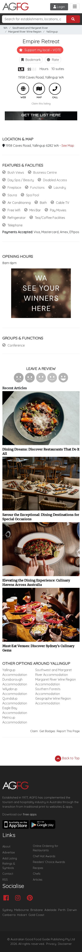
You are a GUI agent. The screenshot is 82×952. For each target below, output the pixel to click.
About (6, 846)
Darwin (72, 910)
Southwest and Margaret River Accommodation (53, 672)
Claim (34, 731)
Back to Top (70, 758)
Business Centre (45, 172)
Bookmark (33, 60)
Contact (7, 873)
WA (5, 27)
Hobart (22, 915)
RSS (5, 879)
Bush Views (16, 172)
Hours (44, 69)
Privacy (51, 944)
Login (60, 7)
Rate (55, 60)
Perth (61, 910)
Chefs (36, 873)
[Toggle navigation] (75, 6)
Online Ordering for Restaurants (45, 848)
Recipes (38, 868)
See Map (68, 145)
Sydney (7, 910)
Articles (37, 879)
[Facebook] (7, 898)
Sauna (12, 195)
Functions (37, 188)
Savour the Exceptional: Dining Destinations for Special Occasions (40, 517)
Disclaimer (65, 944)
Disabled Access (55, 180)
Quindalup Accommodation (14, 700)
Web (23, 89)
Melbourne (21, 910)
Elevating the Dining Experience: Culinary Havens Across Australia (36, 582)
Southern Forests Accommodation (48, 691)
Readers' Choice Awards (49, 862)
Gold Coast (36, 915)
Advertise (8, 852)
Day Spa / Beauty (21, 180)
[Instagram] (18, 898)
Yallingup (52, 31)
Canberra (9, 915)
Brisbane (36, 910)
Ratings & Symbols (8, 866)
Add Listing (9, 858)
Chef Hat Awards (44, 856)
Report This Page (68, 731)
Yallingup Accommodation (14, 672)
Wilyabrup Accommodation (14, 691)
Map (39, 89)
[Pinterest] (31, 898)
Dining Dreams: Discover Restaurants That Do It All (40, 451)
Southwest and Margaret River (30, 27)
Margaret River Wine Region (24, 31)
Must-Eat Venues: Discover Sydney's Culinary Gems (38, 648)
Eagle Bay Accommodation (14, 710)
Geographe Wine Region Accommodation (53, 700)
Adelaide (50, 910)
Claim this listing (41, 103)
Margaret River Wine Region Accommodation (55, 681)
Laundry (60, 188)
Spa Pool (32, 195)
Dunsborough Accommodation (14, 681)
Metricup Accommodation (14, 719)
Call (55, 89)
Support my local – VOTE (42, 50)
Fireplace (14, 188)
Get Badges (47, 731)
